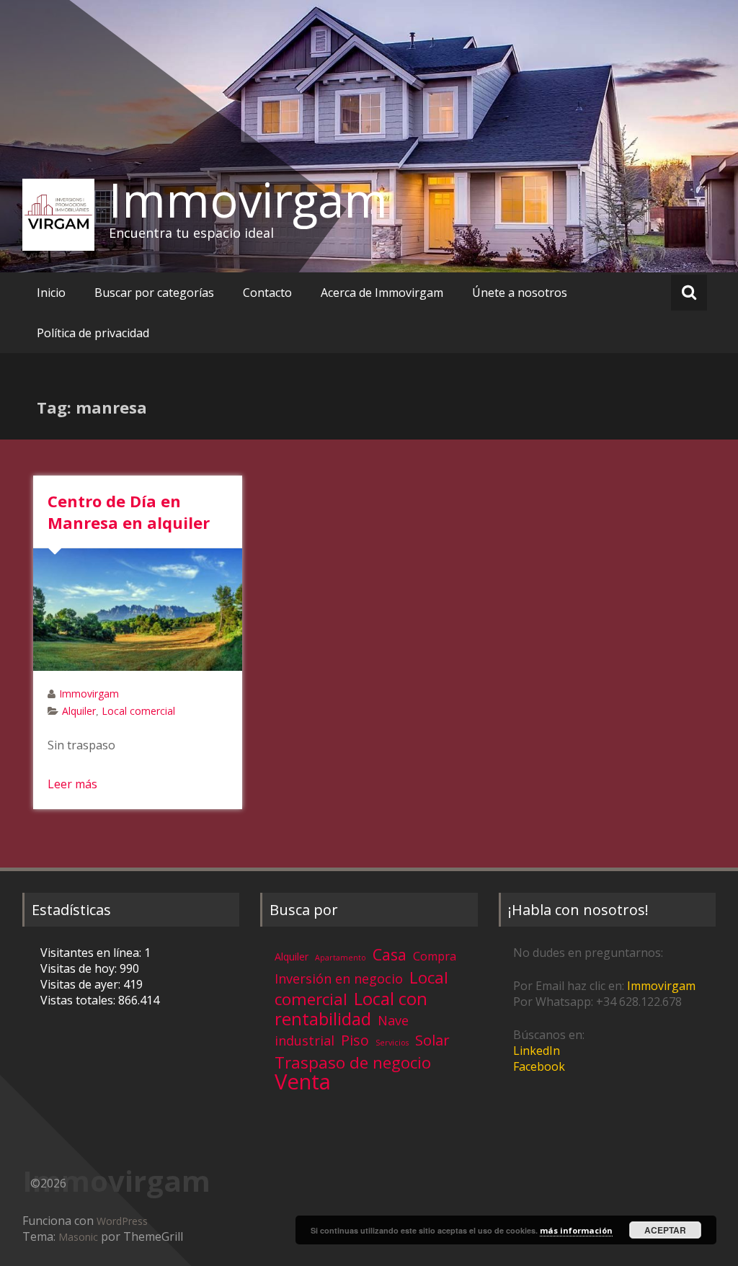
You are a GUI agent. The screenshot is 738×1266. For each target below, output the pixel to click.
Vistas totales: (79, 1000)
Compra (434, 956)
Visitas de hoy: (80, 968)
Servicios (392, 1043)
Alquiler (79, 711)
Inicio (51, 292)
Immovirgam (248, 199)
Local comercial (138, 711)
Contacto (267, 292)
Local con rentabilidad (351, 1008)
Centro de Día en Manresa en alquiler (129, 511)
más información (576, 1230)
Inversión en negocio (339, 978)
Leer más (72, 784)
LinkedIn (536, 1050)
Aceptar (665, 1229)
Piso (355, 1040)
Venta (303, 1081)
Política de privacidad (93, 333)
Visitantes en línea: (92, 952)
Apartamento (340, 958)
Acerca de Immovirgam (382, 292)
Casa (389, 954)
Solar (432, 1040)
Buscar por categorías (154, 292)
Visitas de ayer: (81, 984)
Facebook (539, 1066)
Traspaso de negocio (353, 1062)
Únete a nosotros (519, 292)
